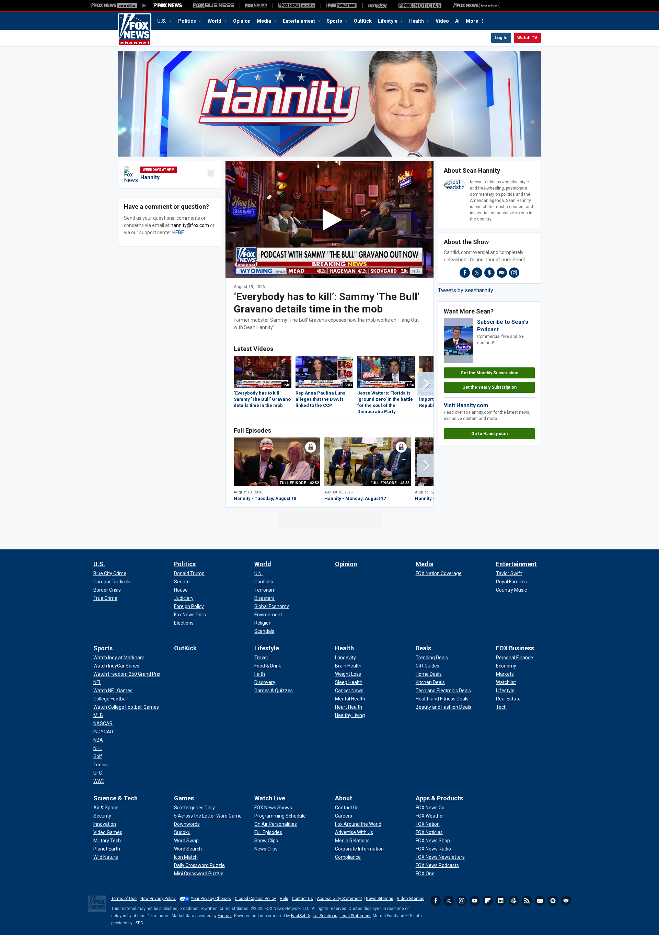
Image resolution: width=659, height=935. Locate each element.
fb (465, 272)
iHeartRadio (566, 901)
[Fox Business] (213, 5)
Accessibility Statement (339, 898)
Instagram (461, 901)
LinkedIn (501, 901)
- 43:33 (389, 483)
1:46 (286, 385)
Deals (423, 648)
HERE (178, 232)
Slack (514, 901)
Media (264, 21)
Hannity (150, 177)
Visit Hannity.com (466, 405)
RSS (527, 901)
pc (489, 272)
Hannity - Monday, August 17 (355, 498)
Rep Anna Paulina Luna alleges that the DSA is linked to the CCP (321, 399)
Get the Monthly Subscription (489, 372)
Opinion (242, 21)
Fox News (134, 29)
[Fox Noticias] (419, 5)
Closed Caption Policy (255, 898)
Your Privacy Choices (211, 898)
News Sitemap (379, 898)
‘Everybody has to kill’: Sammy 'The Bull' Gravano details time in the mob (326, 302)
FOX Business (515, 648)
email (502, 272)
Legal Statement (355, 915)
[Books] (476, 5)
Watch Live (269, 798)
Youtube (475, 901)
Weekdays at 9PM (158, 170)
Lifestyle (388, 21)
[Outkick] (378, 5)
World (215, 21)
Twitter (448, 901)
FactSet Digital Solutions (314, 915)
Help (284, 898)
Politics (187, 21)
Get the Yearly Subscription (489, 387)
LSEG (138, 923)
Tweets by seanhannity (465, 290)
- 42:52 (299, 483)
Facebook (435, 901)
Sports (335, 21)
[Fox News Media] (167, 5)
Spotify (553, 901)
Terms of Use (124, 898)
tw (477, 272)
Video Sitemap (410, 898)
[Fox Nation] (256, 5)
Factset (225, 915)
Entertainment (299, 21)
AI (457, 21)
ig (514, 272)
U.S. (162, 21)
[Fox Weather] (341, 5)
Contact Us (302, 898)
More (472, 21)
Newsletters (540, 901)
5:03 (348, 385)
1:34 (410, 385)
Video (442, 21)
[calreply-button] (211, 173)
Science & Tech (115, 798)
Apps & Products (439, 798)
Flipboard (488, 901)
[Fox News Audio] (296, 5)
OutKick (363, 21)
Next (425, 384)
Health (417, 21)
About (343, 798)
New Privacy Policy (158, 898)
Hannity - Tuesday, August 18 (265, 498)
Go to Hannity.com (489, 433)
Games (184, 798)
